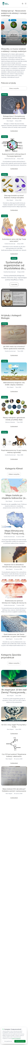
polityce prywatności (16, 1038)
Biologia (6, 30)
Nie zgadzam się (8, 1041)
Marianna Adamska (7, 39)
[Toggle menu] (25, 3)
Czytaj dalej (14, 284)
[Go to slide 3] (24, 43)
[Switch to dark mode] (22, 3)
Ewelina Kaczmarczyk (10, 158)
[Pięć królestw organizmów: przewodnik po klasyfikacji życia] (14, 31)
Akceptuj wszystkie (20, 1041)
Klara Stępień (10, 121)
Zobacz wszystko (14, 88)
